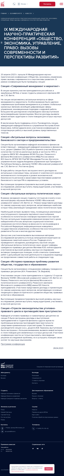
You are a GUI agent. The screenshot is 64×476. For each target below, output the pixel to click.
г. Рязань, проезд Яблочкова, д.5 (14, 428)
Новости (34, 410)
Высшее (3, 378)
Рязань (3, 420)
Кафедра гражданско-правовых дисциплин (14, 398)
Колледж (3, 375)
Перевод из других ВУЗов (40, 412)
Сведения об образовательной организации (50, 367)
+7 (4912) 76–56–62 (42, 428)
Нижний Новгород (6, 412)
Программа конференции (13, 344)
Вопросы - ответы (37, 398)
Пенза (2, 410)
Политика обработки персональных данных (45, 417)
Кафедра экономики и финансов (10, 393)
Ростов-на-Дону (5, 417)
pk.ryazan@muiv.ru (10, 431)
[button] (22, 4)
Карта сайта (35, 415)
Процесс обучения (37, 396)
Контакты (35, 383)
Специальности (36, 378)
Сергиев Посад (5, 415)
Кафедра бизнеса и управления (10, 396)
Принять (48, 469)
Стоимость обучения (38, 380)
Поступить (47, 4)
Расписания (35, 375)
